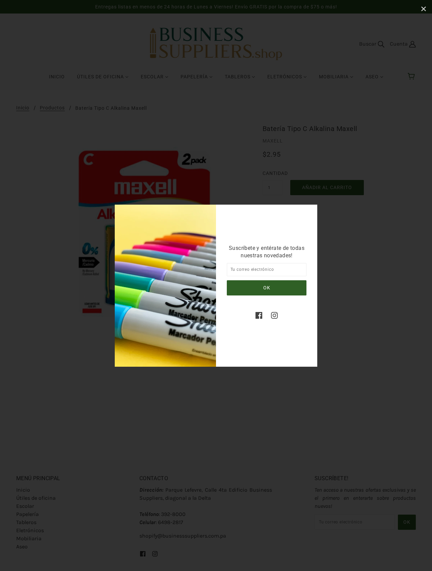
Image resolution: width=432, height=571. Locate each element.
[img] (259, 315)
